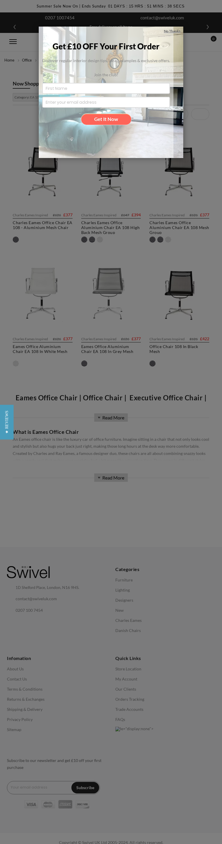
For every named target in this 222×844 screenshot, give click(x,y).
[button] (7, 422)
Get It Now (106, 119)
